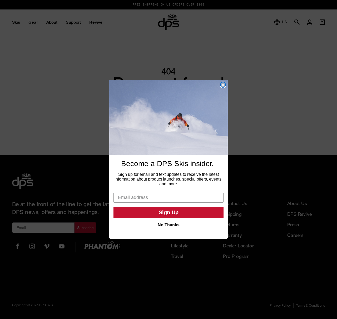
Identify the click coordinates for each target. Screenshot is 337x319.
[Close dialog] (223, 84)
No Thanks (169, 225)
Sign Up (169, 212)
